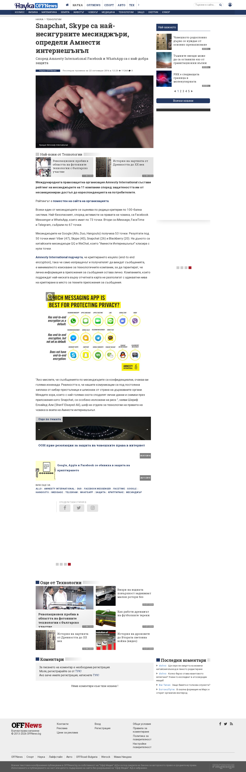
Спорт (109, 5)
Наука (78, 5)
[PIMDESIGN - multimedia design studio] (222, 767)
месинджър (134, 492)
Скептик (153, 12)
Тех (132, 5)
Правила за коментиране (141, 730)
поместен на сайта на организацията (81, 201)
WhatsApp (86, 492)
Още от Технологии (60, 582)
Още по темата (49, 419)
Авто (121, 5)
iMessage (57, 492)
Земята (65, 12)
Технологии (126, 12)
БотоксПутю (167, 689)
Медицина (108, 12)
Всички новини (183, 100)
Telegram (71, 492)
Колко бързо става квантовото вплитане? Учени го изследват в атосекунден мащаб (181, 677)
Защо (140, 12)
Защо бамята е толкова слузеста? (191, 685)
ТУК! (96, 675)
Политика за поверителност (142, 737)
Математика (49, 12)
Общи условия (142, 724)
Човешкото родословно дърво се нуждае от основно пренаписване (190, 40)
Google (132, 488)
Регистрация (102, 728)
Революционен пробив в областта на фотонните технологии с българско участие (70, 166)
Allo (39, 488)
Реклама (62, 728)
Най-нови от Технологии (61, 154)
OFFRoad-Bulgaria (86, 756)
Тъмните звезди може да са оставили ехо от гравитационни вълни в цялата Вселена (190, 61)
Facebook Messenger (97, 488)
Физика (33, 12)
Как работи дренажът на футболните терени (133, 613)
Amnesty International (59, 488)
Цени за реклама (67, 732)
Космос (19, 12)
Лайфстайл (55, 756)
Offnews (93, 5)
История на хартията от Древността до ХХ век (130, 162)
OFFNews (17, 756)
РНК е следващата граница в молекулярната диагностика (186, 79)
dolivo (163, 665)
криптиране (116, 492)
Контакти (62, 724)
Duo (79, 488)
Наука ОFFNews (48, 71)
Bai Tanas (165, 685)
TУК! (78, 671)
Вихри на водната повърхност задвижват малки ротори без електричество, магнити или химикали (134, 598)
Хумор (166, 12)
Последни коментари (183, 660)
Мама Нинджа (122, 756)
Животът (78, 12)
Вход (98, 724)
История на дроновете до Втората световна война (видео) (133, 637)
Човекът (93, 12)
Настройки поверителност (142, 745)
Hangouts (42, 492)
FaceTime (119, 488)
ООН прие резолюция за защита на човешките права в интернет (91, 445)
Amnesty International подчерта (59, 257)
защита (100, 492)
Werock (105, 756)
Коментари (52, 659)
